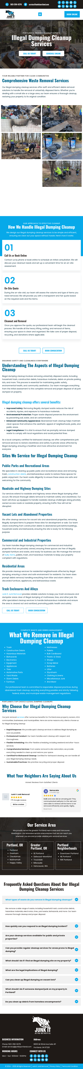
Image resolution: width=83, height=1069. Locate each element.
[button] (40, 14)
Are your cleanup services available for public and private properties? (35, 937)
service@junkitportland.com (39, 4)
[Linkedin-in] (67, 2)
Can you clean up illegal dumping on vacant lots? (30, 979)
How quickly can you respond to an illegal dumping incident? (36, 926)
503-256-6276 (16, 4)
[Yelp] (75, 2)
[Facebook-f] (59, 2)
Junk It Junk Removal (12, 594)
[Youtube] (59, 6)
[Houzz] (67, 6)
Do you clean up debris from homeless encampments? (33, 1001)
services (20, 717)
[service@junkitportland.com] (25, 4)
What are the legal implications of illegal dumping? (31, 970)
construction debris (17, 474)
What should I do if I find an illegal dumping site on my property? (38, 960)
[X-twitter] (63, 6)
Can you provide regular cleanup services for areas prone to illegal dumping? (39, 950)
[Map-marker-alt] (75, 6)
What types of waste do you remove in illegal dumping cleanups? (38, 899)
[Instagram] (63, 2)
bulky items (10, 555)
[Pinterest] (71, 2)
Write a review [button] (18, 804)
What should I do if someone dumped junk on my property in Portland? (36, 991)
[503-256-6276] (7, 4)
